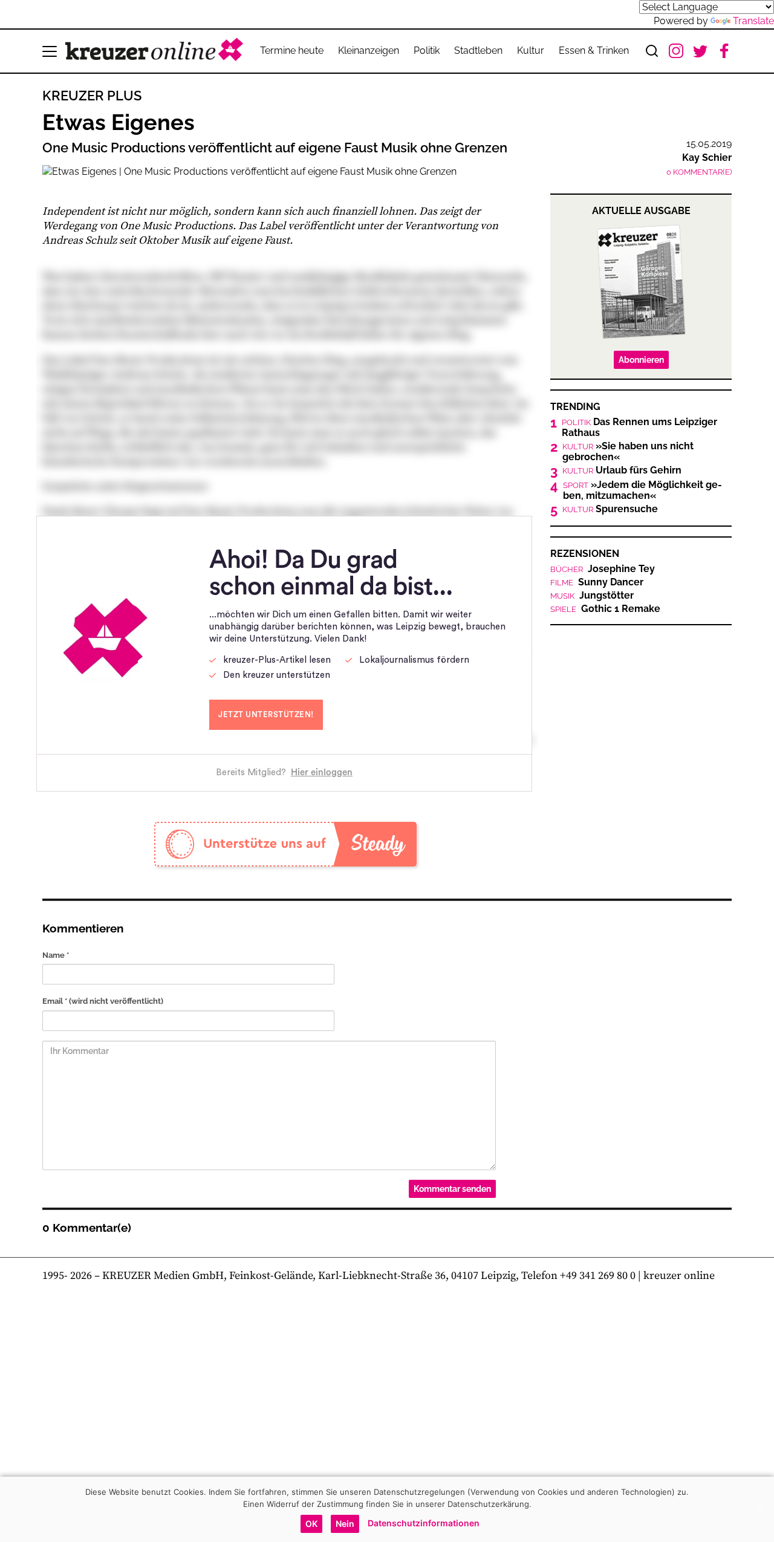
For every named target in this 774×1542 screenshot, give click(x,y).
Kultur (530, 50)
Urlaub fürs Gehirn (621, 470)
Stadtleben (478, 50)
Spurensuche (610, 509)
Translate (753, 21)
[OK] (759, 1509)
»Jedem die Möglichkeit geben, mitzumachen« (642, 490)
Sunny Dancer (596, 582)
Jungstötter (592, 595)
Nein (345, 1523)
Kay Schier (707, 157)
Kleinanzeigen (368, 50)
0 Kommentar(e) (699, 172)
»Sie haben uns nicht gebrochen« (628, 452)
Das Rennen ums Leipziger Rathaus (639, 427)
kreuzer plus (91, 95)
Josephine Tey (602, 569)
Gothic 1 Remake (605, 608)
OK (311, 1523)
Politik (427, 50)
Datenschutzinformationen (424, 1523)
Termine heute (292, 50)
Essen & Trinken (594, 50)
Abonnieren (641, 360)
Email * (102, 1001)
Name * (55, 955)
